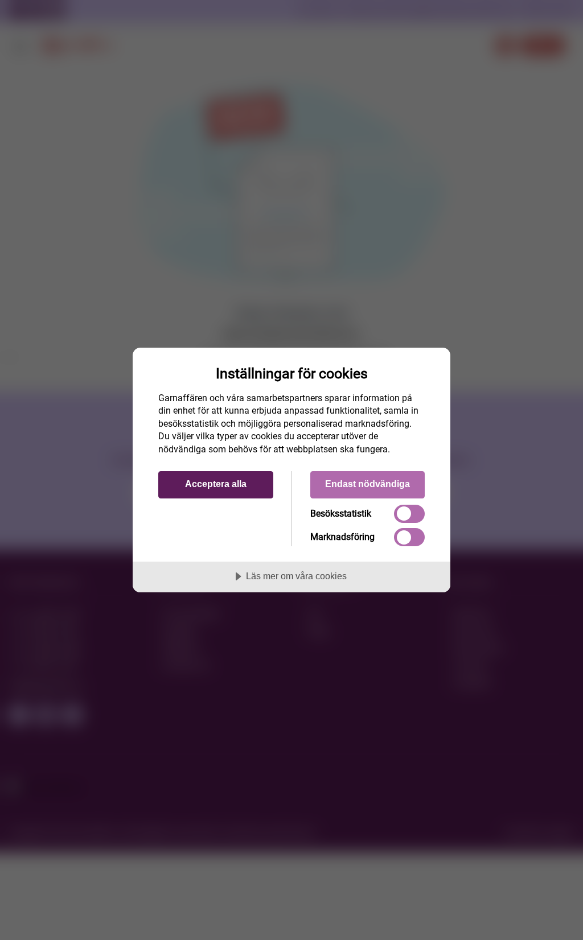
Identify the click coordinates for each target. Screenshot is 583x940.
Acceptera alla (216, 484)
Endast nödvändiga (367, 484)
